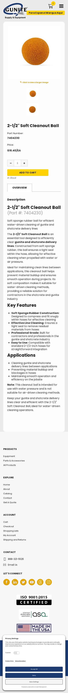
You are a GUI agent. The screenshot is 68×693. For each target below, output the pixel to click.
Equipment (9, 456)
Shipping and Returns (14, 539)
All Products (9, 465)
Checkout (8, 526)
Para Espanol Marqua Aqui (46, 12)
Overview (19, 188)
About (6, 489)
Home (6, 484)
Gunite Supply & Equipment (13, 18)
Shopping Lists (10, 530)
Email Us (12, 564)
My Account (9, 535)
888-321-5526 (16, 559)
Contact (7, 498)
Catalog (7, 493)
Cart (5, 522)
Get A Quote (9, 502)
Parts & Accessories (14, 460)
